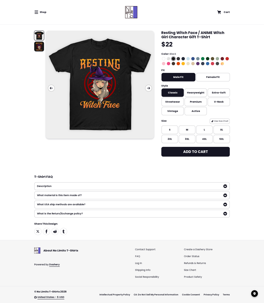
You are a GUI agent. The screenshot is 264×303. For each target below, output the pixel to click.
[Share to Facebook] (46, 231)
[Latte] (193, 63)
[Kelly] (202, 58)
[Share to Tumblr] (63, 231)
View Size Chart (221, 121)
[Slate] (198, 58)
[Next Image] (148, 88)
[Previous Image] (51, 88)
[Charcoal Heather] (178, 58)
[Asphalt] (217, 63)
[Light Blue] (188, 58)
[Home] (131, 12)
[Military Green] (212, 58)
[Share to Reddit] (55, 231)
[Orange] (178, 63)
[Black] (173, 58)
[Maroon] (222, 58)
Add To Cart (195, 151)
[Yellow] (183, 63)
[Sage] (217, 58)
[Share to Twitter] (38, 231)
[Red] (227, 58)
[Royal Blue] (193, 58)
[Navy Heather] (202, 63)
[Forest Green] (207, 58)
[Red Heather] (212, 63)
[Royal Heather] (207, 63)
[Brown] (173, 63)
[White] (163, 58)
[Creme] (188, 63)
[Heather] (168, 58)
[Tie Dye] (222, 63)
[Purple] (198, 63)
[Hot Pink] (168, 63)
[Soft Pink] (163, 63)
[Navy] (183, 58)
